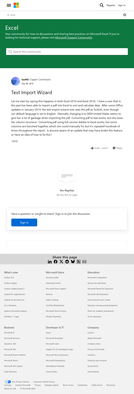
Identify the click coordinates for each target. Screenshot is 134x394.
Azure (48, 332)
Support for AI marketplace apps (59, 349)
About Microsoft (94, 338)
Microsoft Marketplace (55, 360)
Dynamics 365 (10, 343)
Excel (12, 14)
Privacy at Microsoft (96, 349)
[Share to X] (61, 261)
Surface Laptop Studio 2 (14, 288)
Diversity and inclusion (97, 360)
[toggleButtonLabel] (124, 14)
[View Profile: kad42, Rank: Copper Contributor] (15, 81)
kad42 (25, 79)
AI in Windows (10, 305)
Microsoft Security (12, 338)
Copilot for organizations (14, 294)
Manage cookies (52, 385)
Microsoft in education (97, 277)
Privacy (38, 385)
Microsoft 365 (10, 349)
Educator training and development (102, 305)
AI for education (94, 316)
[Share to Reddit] (67, 261)
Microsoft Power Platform (15, 355)
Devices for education (97, 283)
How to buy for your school (99, 299)
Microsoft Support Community (73, 37)
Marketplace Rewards (55, 366)
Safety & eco (97, 385)
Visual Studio (51, 371)
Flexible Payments (53, 316)
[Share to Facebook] (55, 261)
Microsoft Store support (56, 288)
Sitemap (7, 385)
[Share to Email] (84, 261)
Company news (94, 343)
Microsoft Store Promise (56, 311)
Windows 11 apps (11, 316)
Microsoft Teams (11, 360)
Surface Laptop (10, 283)
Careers (91, 332)
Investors (91, 355)
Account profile (52, 277)
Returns (49, 294)
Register (111, 5)
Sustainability (93, 371)
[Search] (102, 5)
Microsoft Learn (52, 343)
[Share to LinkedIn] (50, 261)
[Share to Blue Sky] (73, 261)
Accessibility (93, 366)
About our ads (10, 388)
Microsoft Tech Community (57, 355)
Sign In (121, 5)
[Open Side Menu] (9, 5)
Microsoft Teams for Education (100, 288)
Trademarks (82, 385)
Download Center (53, 283)
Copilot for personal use (14, 299)
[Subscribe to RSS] (78, 261)
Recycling (111, 385)
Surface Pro (9, 277)
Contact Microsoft (23, 385)
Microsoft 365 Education (98, 294)
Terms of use (68, 385)
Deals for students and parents (101, 311)
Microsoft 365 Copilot (13, 366)
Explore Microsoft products (15, 311)
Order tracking (52, 299)
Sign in (24, 222)
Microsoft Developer (54, 338)
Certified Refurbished (55, 305)
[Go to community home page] (16, 5)
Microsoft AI (9, 332)
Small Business (10, 371)
